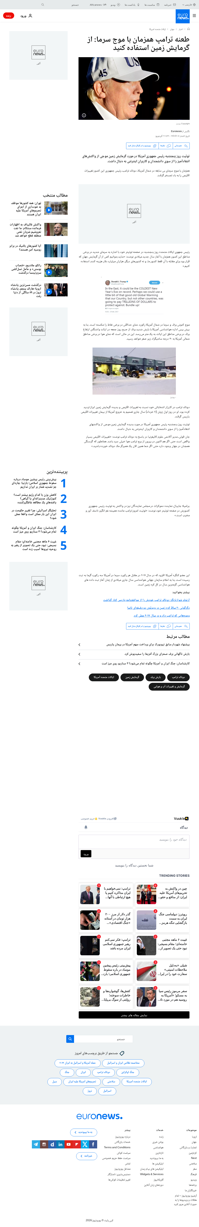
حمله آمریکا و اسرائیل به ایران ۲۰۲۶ (77, 1063)
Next (194, 1158)
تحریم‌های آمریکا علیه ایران (82, 1081)
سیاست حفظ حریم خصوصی (116, 1158)
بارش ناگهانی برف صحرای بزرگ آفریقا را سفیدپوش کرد (157, 654)
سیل (54, 1081)
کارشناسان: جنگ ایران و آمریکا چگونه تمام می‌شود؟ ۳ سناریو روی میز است (146, 664)
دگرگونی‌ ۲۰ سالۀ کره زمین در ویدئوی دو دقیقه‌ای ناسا (158, 608)
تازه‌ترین (159, 1153)
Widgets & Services (151, 1174)
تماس (127, 1163)
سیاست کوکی (123, 1153)
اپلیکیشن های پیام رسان (151, 1169)
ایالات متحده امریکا (157, 29)
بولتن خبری (157, 1142)
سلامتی (111, 1081)
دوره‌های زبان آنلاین (153, 1185)
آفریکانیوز (158, 1180)
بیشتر (127, 1131)
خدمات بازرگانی (122, 1142)
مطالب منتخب (55, 196)
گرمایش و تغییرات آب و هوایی (169, 686)
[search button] (43, 5)
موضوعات (191, 1131)
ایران (83, 1072)
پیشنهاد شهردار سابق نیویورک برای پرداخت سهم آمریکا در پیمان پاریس (148, 645)
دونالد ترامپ (178, 677)
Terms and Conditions (117, 1147)
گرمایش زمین (132, 677)
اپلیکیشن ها (157, 1163)
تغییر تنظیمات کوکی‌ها (119, 1180)
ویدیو (194, 1180)
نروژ (90, 1091)
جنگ (67, 1072)
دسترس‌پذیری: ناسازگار (119, 1174)
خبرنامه (88, 1156)
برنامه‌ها (193, 1185)
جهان (172, 29)
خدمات (159, 1131)
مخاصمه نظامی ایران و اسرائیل (123, 1063)
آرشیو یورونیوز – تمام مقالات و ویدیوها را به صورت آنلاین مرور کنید (185, 1200)
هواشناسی (158, 1147)
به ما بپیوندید (156, 1158)
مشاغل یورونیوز (122, 1169)
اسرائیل (107, 1091)
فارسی (188, 4)
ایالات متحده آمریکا (104, 677)
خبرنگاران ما (191, 1190)
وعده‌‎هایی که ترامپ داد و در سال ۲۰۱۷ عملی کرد (162, 615)
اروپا (194, 1137)
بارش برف (155, 677)
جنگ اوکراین (127, 1072)
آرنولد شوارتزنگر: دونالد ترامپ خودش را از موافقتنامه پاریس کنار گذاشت (146, 600)
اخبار (181, 29)
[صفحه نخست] (188, 29)
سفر (195, 1169)
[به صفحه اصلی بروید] (183, 16)
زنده (8, 15)
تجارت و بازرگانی (188, 1147)
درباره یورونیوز (122, 1137)
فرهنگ (193, 1174)
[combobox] (62, 5)
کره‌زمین (193, 1153)
